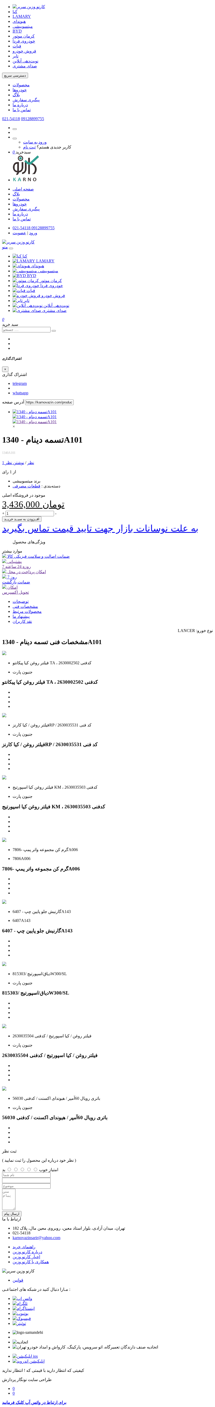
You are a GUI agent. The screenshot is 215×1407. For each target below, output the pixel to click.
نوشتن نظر (14, 462)
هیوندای (19, 21)
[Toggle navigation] (11, 248)
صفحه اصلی (23, 189)
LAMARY (22, 16)
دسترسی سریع (15, 75)
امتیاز (53, 1169)
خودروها (20, 90)
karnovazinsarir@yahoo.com (36, 1237)
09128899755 (32, 118)
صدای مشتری (25, 66)
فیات (17, 46)
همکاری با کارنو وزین (31, 1262)
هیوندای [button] (37, 266)
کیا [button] (25, 256)
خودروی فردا (24, 41)
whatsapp (20, 393)
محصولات (21, 85)
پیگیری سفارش (26, 100)
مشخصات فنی (25, 606)
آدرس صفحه (13, 402)
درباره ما (20, 105)
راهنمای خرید (24, 1247)
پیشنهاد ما (21, 616)
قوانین (18, 1280)
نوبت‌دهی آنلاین (25, 61)
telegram (20, 383)
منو (5, 247)
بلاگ (16, 95)
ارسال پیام (11, 1214)
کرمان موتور (24, 36)
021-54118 (11, 118)
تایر (15, 56)
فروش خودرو (24, 51)
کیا (15, 11)
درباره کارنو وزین (27, 1252)
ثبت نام (29, 147)
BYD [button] (31, 275)
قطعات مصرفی (26, 486)
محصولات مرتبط (27, 611)
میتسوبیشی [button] (48, 271)
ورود (33, 233)
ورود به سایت (35, 142)
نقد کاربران (22, 621)
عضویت (19, 233)
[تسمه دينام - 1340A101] (35, 412)
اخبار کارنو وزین (26, 1257)
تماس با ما (22, 110)
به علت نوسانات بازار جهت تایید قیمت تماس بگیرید (100, 528)
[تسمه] (35, 422)
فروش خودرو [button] (53, 295)
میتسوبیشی (23, 26)
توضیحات (21, 601)
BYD (17, 31)
